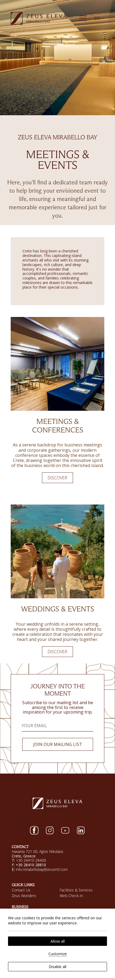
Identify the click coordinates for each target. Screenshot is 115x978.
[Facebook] (34, 830)
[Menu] (83, 18)
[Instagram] (49, 830)
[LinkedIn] (80, 830)
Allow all (58, 941)
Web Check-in (71, 895)
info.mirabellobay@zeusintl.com (42, 869)
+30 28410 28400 (31, 860)
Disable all (57, 966)
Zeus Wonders (24, 895)
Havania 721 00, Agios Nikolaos (37, 851)
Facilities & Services (76, 890)
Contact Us (21, 890)
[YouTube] (65, 830)
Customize (57, 953)
